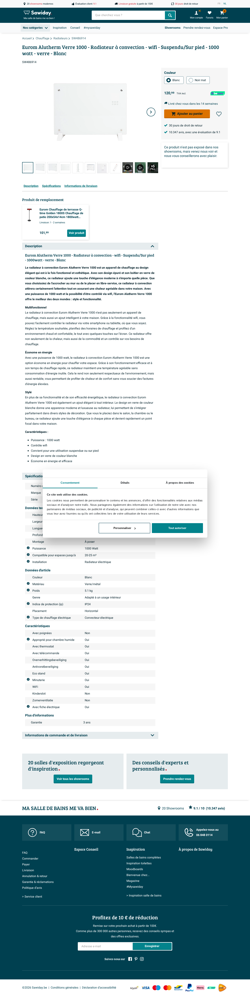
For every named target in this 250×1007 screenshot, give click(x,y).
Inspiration (60, 28)
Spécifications (51, 186)
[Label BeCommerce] (211, 987)
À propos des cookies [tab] (180, 482)
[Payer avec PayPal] (189, 988)
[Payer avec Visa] (145, 987)
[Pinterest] (136, 959)
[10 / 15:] (140, 167)
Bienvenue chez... (138, 875)
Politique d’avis (32, 888)
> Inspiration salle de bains (143, 895)
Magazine (132, 881)
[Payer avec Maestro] (156, 987)
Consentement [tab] (70, 482)
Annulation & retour (34, 876)
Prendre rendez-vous (196, 28)
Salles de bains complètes (143, 857)
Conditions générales (64, 987)
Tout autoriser (177, 528)
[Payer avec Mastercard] (167, 987)
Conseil (75, 28)
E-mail (96, 832)
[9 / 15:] (127, 167)
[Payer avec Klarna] (200, 987)
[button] (219, 114)
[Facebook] (130, 959)
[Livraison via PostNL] (222, 988)
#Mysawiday (134, 887)
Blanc (176, 80)
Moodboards (134, 869)
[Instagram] (142, 959)
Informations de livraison (80, 186)
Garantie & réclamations (38, 882)
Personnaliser (122, 528)
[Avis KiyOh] (134, 987)
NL (224, 3)
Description (31, 186)
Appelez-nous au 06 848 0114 (207, 832)
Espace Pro (220, 28)
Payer (26, 864)
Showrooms (172, 28)
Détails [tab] (125, 482)
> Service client (32, 896)
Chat (147, 832)
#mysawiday (92, 28)
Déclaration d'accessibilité (99, 987)
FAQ (42, 832)
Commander (30, 858)
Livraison (28, 870)
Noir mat (200, 80)
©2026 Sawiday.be (34, 987)
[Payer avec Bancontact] (178, 987)
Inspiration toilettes (139, 863)
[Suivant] (151, 112)
